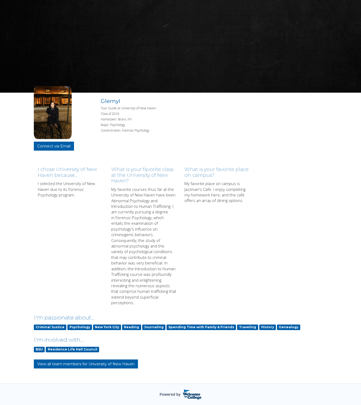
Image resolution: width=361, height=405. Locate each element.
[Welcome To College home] (192, 394)
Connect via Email (54, 146)
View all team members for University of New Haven (86, 364)
